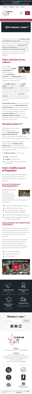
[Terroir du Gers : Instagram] (12, 327)
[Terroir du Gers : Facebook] (16, 327)
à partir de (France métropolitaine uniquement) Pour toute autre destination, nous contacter (16, 3)
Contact (22, 7)
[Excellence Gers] (9, 369)
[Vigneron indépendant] (23, 377)
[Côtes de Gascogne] (9, 384)
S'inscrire (26, 321)
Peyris (17, 7)
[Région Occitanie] (8, 377)
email (24, 361)
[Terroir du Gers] (7, 13)
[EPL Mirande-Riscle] (23, 384)
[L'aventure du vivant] (23, 369)
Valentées (11, 7)
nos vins (13, 84)
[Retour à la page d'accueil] (16, 339)
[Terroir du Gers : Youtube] (20, 327)
